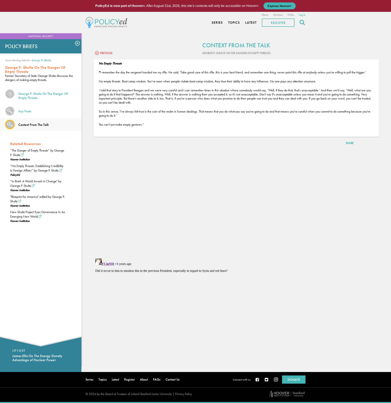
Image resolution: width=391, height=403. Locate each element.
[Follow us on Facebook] (258, 380)
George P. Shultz (41, 60)
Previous (106, 53)
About (264, 15)
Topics (234, 22)
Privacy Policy (183, 394)
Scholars (278, 15)
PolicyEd (15, 175)
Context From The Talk (33, 125)
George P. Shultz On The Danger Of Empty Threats (43, 96)
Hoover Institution (20, 159)
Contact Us (173, 379)
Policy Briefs (21, 46)
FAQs (291, 15)
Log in (302, 15)
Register (278, 23)
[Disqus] (236, 202)
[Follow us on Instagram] (276, 380)
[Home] (107, 22)
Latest (251, 22)
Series (217, 22)
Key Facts (24, 111)
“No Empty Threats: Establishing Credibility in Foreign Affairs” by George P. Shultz (36, 168)
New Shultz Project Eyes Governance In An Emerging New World (37, 214)
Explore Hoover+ (279, 6)
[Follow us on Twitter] (267, 380)
